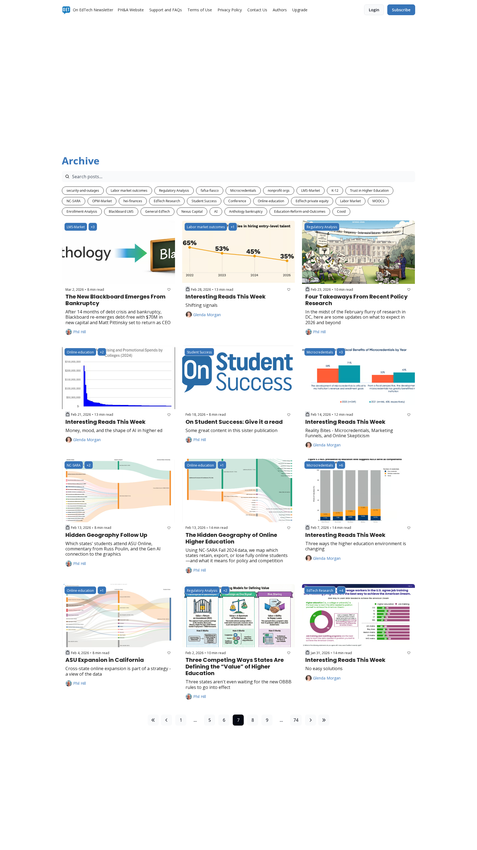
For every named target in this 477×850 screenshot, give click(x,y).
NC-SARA (74, 201)
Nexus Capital (192, 211)
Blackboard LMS (121, 211)
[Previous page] (166, 720)
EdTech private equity (312, 201)
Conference (237, 201)
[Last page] (323, 720)
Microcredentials (243, 190)
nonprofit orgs (279, 190)
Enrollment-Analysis (82, 211)
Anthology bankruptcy (246, 211)
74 (295, 720)
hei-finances (132, 201)
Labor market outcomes (129, 190)
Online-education (271, 201)
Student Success (204, 201)
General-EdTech (157, 211)
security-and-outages (83, 190)
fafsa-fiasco (210, 190)
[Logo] (66, 10)
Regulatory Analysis (174, 190)
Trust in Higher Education (369, 190)
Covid (341, 211)
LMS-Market (310, 190)
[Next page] (310, 720)
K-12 (335, 190)
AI (216, 211)
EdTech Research (167, 201)
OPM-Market (102, 201)
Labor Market (350, 201)
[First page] (153, 720)
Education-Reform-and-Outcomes (299, 211)
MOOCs (378, 201)
